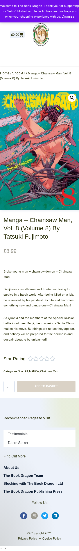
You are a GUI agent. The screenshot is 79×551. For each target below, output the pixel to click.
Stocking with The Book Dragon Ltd (33, 483)
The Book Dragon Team (23, 475)
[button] (72, 98)
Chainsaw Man (49, 371)
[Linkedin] (55, 515)
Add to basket (46, 386)
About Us (11, 468)
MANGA (34, 371)
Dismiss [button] (68, 16)
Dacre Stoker (18, 443)
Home (4, 73)
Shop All (18, 73)
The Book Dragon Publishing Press (33, 491)
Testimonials (17, 434)
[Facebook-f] (23, 515)
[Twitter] (44, 515)
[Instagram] (34, 515)
